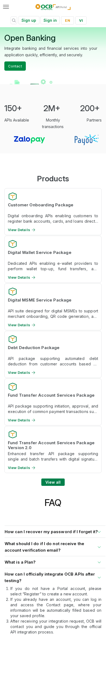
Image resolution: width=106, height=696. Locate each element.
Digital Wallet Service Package (39, 252)
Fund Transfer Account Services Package (51, 395)
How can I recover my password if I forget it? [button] (51, 531)
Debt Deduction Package (34, 347)
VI (81, 20)
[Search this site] (14, 21)
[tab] (53, 531)
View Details (19, 230)
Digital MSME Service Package (39, 300)
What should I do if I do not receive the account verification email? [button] (44, 547)
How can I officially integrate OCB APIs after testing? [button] (50, 577)
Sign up (28, 20)
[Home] (53, 7)
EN (67, 20)
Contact (15, 66)
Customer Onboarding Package (40, 205)
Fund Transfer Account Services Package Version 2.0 (51, 445)
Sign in (50, 20)
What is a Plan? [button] (20, 562)
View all (53, 482)
